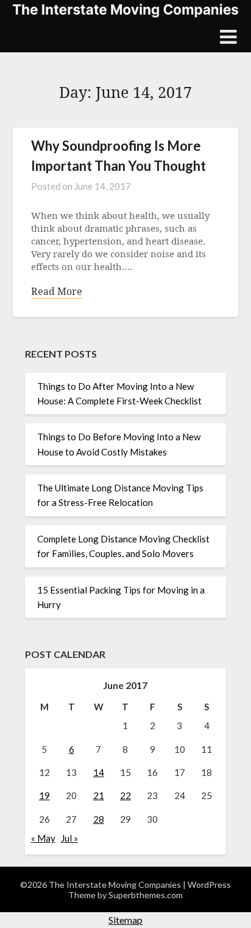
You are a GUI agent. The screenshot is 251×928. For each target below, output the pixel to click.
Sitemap (125, 920)
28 (98, 819)
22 (125, 795)
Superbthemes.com (145, 895)
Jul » (69, 838)
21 (98, 795)
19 (44, 795)
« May (43, 838)
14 (98, 772)
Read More (56, 291)
